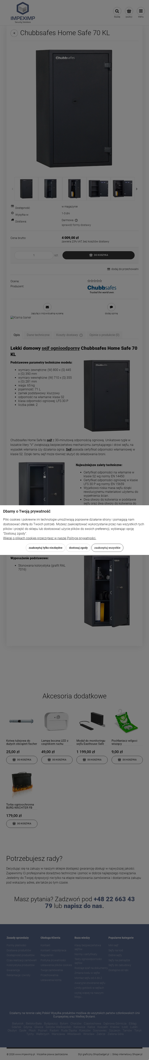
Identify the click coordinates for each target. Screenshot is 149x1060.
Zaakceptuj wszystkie (107, 547)
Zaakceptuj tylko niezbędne (45, 547)
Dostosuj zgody (78, 547)
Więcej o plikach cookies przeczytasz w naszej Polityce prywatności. (49, 538)
